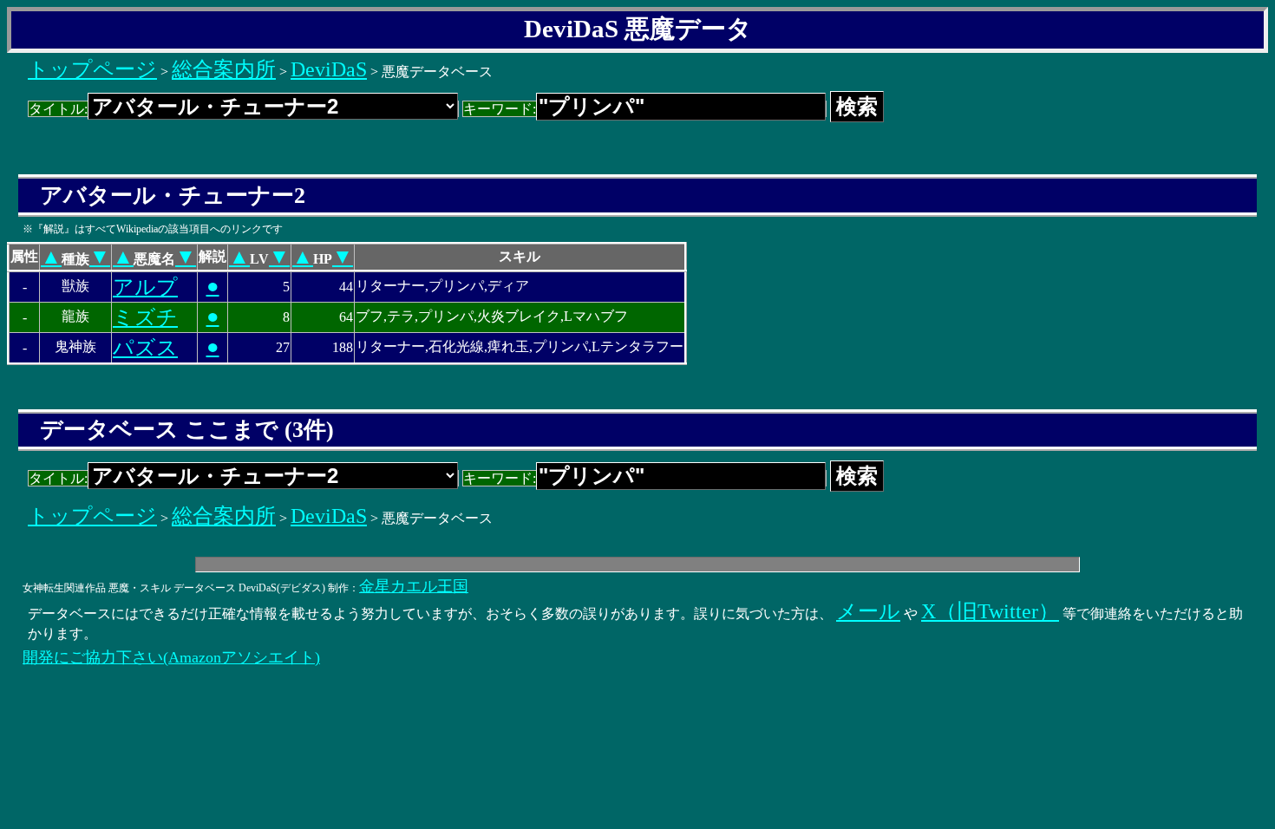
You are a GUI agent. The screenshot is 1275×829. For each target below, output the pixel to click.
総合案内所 (224, 69)
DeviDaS (329, 69)
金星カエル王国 (413, 586)
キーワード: (499, 108)
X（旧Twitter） (990, 611)
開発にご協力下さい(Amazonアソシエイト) (171, 657)
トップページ (92, 69)
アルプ (145, 287)
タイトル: (58, 108)
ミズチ (145, 317)
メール (868, 611)
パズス (145, 347)
